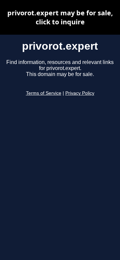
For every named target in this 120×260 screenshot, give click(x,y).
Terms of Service (43, 93)
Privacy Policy (79, 93)
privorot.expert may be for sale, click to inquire (60, 17)
